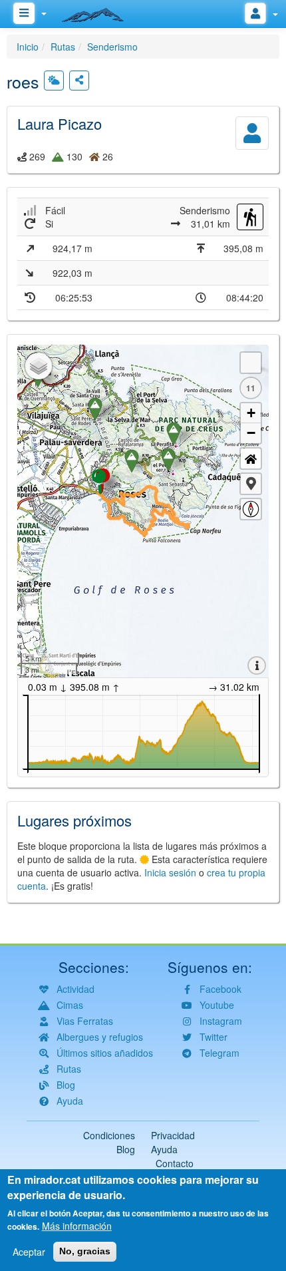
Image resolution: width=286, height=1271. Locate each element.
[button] (251, 484)
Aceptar (29, 1251)
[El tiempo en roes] (54, 81)
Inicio (28, 46)
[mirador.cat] (99, 12)
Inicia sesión (170, 872)
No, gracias (84, 1251)
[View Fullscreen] (251, 363)
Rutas (63, 46)
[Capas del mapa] (38, 366)
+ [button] (251, 413)
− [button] (251, 433)
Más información (77, 1225)
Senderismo (112, 46)
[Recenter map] (251, 458)
